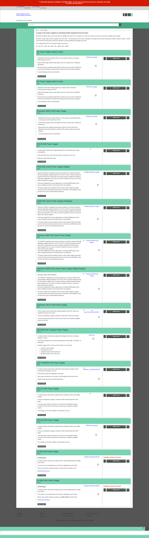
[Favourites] (127, 58)
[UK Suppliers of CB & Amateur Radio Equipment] (25, 16)
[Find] (120, 24)
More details (41, 76)
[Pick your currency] (126, 14)
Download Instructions (44, 471)
